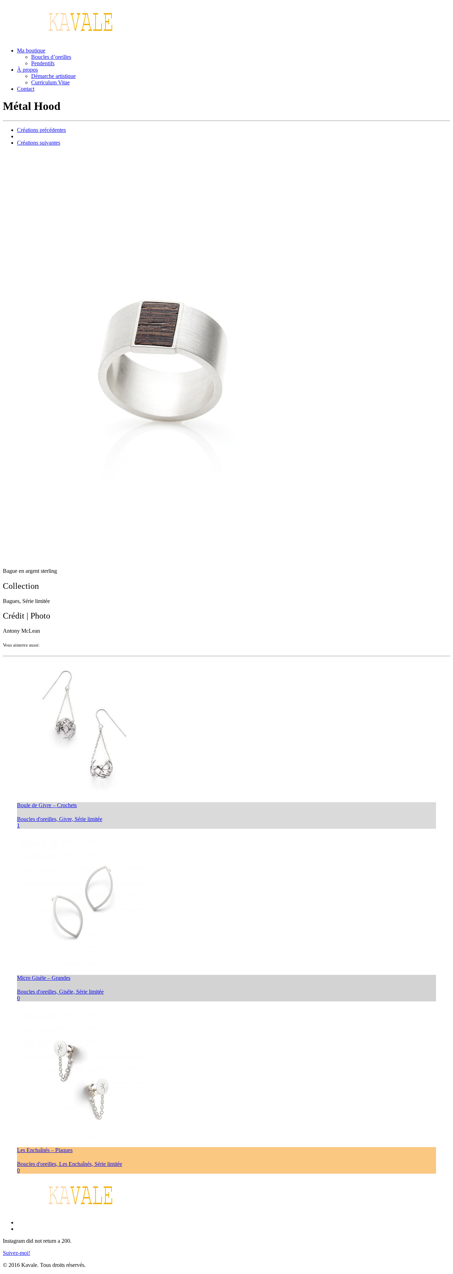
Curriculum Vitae (50, 82)
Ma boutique (31, 51)
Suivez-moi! (16, 1253)
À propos (27, 70)
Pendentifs (43, 63)
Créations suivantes (38, 143)
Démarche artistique (53, 76)
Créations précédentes (41, 130)
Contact (25, 89)
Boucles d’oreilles (51, 57)
